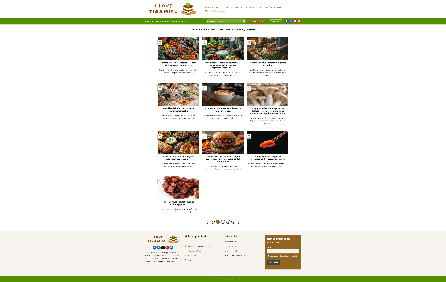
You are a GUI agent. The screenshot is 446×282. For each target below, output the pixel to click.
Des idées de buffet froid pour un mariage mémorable (178, 109)
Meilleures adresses (215, 11)
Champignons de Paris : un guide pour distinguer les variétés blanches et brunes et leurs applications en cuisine (267, 111)
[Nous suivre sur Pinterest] (295, 21)
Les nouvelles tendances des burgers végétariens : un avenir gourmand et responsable (223, 159)
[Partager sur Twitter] (159, 248)
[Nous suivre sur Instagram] (291, 21)
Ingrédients (251, 7)
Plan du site (239, 279)
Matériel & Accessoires (271, 7)
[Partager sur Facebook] (155, 248)
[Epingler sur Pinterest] (167, 248)
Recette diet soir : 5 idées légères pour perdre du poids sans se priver (178, 64)
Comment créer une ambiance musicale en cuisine (267, 64)
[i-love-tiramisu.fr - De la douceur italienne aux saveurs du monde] (172, 9)
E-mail (269, 247)
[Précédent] (208, 222)
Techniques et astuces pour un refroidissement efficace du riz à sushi (267, 157)
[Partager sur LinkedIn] (171, 248)
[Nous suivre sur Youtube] (299, 21)
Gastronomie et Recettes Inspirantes (223, 7)
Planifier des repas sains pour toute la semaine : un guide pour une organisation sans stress (223, 65)
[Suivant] (239, 222)
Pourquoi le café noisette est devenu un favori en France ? (223, 109)
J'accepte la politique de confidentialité (283, 256)
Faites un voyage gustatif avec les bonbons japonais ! (178, 203)
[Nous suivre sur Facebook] (287, 21)
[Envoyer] (244, 21)
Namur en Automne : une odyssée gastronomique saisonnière (178, 157)
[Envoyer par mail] (163, 248)
